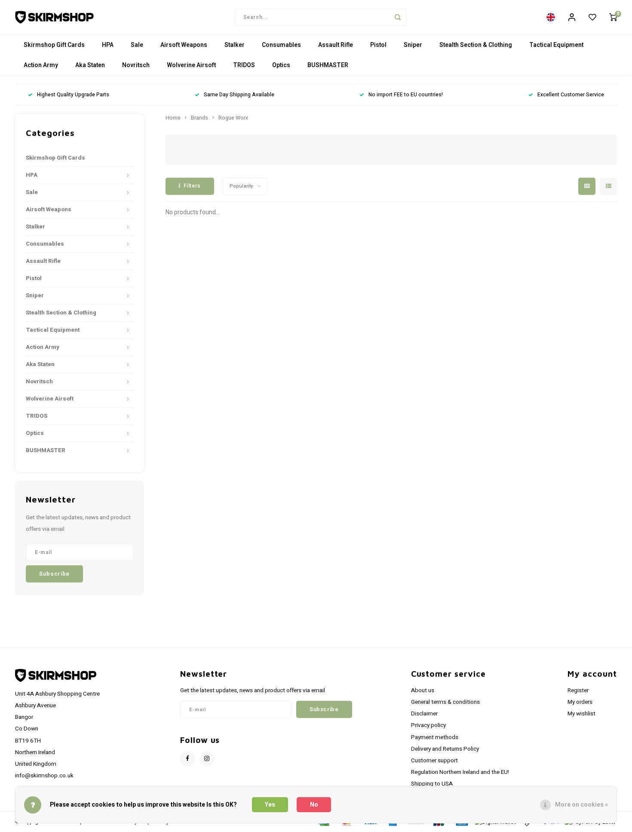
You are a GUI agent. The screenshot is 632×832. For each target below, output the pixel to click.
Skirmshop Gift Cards (54, 44)
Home (173, 118)
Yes (270, 804)
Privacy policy (428, 725)
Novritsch (136, 65)
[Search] (397, 17)
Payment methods (434, 737)
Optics (281, 65)
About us (422, 690)
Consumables (281, 44)
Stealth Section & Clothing (475, 44)
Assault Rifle (335, 44)
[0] (613, 17)
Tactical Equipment (556, 44)
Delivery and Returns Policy (445, 749)
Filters (192, 186)
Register (578, 690)
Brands (199, 118)
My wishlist (581, 713)
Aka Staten (90, 65)
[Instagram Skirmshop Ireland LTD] (207, 758)
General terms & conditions (445, 702)
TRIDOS (244, 65)
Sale (137, 44)
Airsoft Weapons (183, 44)
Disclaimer (424, 713)
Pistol (378, 44)
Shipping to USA (432, 784)
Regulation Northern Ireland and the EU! (460, 772)
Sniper (413, 44)
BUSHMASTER (327, 65)
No (314, 804)
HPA (108, 44)
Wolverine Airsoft (191, 65)
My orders (580, 702)
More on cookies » (581, 804)
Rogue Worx (233, 118)
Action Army (41, 65)
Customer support (434, 760)
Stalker (234, 44)
